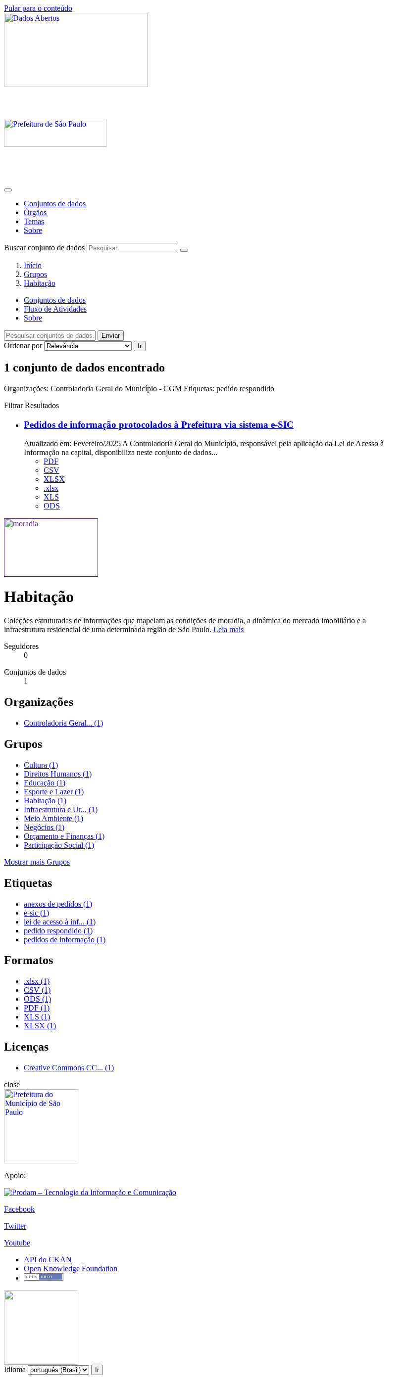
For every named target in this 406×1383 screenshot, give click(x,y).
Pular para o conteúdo (38, 8)
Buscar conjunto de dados (44, 247)
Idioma (15, 1369)
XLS (51, 497)
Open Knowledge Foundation (70, 1268)
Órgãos (35, 212)
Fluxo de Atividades (55, 309)
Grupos (35, 274)
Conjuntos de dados (55, 203)
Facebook (19, 1209)
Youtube (17, 1243)
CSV (51, 470)
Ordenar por (23, 345)
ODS (52, 506)
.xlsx (51, 488)
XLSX (54, 479)
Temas (34, 221)
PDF (51, 461)
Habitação (39, 283)
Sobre (33, 230)
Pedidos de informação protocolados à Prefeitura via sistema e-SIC (159, 424)
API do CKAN (48, 1259)
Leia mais (228, 629)
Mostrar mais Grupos (37, 862)
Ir (140, 346)
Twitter (15, 1226)
